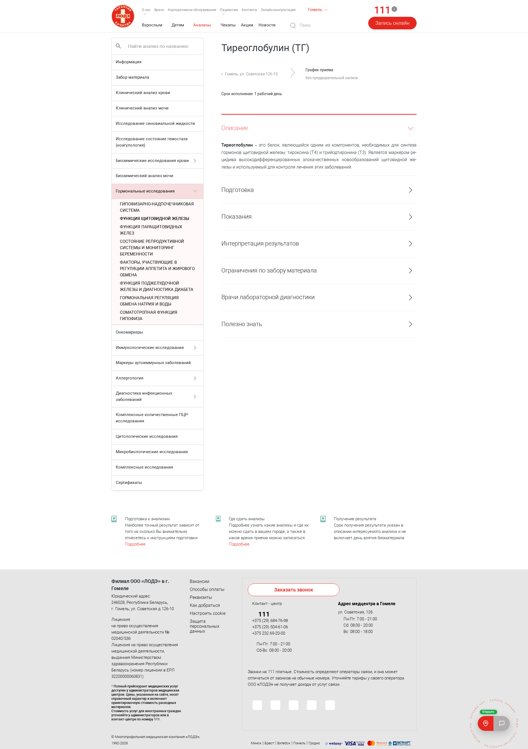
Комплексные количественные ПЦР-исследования (152, 417)
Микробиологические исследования (152, 451)
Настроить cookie (208, 613)
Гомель (299, 743)
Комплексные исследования (144, 467)
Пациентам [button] (229, 10)
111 (382, 10)
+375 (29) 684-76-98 (270, 620)
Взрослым (152, 25)
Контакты (249, 10)
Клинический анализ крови (143, 92)
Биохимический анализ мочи (144, 175)
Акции (247, 25)
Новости (267, 25)
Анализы (202, 25)
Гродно (314, 743)
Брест (269, 743)
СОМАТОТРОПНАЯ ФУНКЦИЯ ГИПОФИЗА (148, 315)
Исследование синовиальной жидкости (155, 123)
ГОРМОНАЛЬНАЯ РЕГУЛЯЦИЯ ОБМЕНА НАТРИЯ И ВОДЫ (149, 301)
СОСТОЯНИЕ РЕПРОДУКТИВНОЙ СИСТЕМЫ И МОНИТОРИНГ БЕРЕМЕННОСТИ (152, 248)
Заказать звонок (293, 590)
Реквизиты (201, 597)
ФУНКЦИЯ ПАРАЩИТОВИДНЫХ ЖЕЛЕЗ (151, 230)
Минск (256, 743)
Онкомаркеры (129, 332)
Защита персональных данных (204, 626)
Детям (178, 25)
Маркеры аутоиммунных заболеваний (153, 362)
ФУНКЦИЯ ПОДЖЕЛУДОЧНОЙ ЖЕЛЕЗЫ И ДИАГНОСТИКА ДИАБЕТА (156, 286)
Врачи (159, 10)
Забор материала (132, 77)
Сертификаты (129, 482)
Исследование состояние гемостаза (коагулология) (152, 142)
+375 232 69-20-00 (268, 633)
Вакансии (199, 581)
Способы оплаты (207, 589)
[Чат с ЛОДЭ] (502, 723)
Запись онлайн (392, 23)
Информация (128, 61)
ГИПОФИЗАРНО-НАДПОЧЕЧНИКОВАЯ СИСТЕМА (157, 207)
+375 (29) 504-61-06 (270, 626)
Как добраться (205, 605)
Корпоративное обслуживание (192, 10)
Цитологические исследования (147, 436)
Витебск (283, 743)
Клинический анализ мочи (142, 108)
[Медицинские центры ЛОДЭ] (486, 723)
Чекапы (228, 25)
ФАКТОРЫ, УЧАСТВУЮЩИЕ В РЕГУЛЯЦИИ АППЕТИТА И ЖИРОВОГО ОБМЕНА (157, 268)
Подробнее (135, 544)
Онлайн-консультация (278, 10)
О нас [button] (146, 10)
